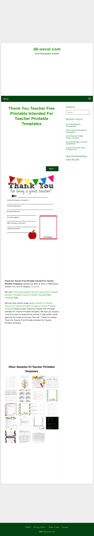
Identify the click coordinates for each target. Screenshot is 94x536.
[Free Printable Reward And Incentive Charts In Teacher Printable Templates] (11, 436)
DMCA (28, 527)
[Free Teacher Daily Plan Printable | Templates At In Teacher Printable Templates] (52, 423)
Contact (65, 527)
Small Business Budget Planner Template (74, 137)
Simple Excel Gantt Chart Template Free (75, 148)
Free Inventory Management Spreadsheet (76, 131)
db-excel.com (47, 49)
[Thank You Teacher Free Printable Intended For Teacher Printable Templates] (32, 207)
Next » (52, 168)
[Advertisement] (47, 22)
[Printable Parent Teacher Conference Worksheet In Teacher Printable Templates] (11, 395)
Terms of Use (53, 527)
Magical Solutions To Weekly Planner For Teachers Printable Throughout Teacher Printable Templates (30, 306)
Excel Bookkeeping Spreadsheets (73, 125)
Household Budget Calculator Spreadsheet (77, 143)
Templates (35, 286)
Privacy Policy (39, 527)
